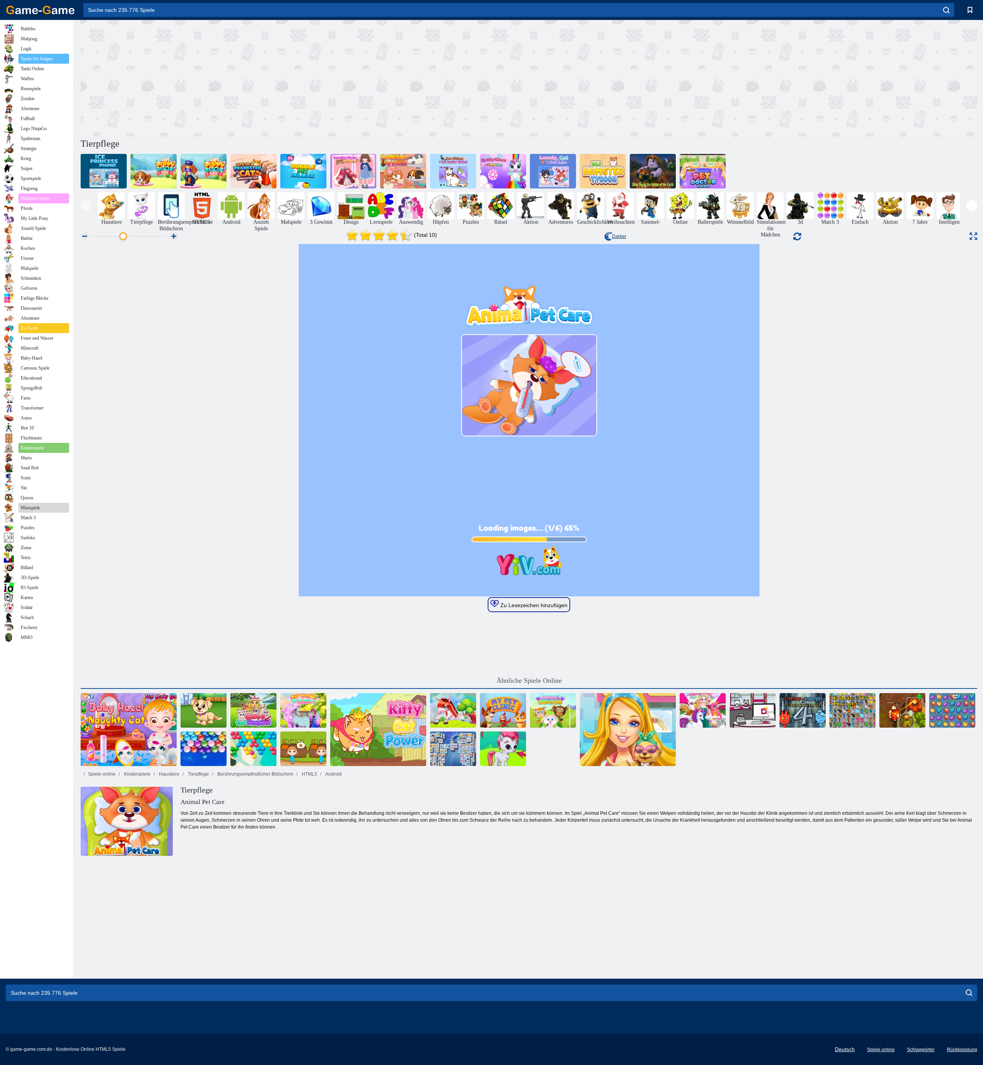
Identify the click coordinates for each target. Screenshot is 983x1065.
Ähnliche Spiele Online (529, 680)
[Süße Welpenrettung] (628, 729)
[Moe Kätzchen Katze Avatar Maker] (453, 171)
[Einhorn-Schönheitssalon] (453, 710)
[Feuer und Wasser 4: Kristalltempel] (802, 710)
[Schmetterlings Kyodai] (852, 710)
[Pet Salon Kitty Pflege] (753, 710)
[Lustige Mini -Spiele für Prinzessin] (403, 171)
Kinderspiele (137, 774)
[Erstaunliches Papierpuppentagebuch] (353, 171)
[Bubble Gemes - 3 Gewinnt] (503, 748)
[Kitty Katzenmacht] (378, 729)
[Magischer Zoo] (703, 710)
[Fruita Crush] (952, 710)
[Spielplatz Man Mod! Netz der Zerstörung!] (154, 171)
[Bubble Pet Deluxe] (303, 171)
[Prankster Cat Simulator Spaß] (253, 171)
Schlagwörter (921, 1049)
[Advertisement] (304, 78)
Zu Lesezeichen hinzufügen (533, 605)
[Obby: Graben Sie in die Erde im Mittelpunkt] (653, 171)
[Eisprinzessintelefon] (104, 171)
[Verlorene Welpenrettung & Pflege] (203, 171)
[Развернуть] (973, 236)
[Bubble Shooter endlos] (253, 748)
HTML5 (309, 774)
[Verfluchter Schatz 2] (902, 710)
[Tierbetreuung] (553, 710)
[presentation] (86, 205)
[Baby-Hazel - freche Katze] (129, 729)
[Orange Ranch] (303, 748)
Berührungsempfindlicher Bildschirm (254, 774)
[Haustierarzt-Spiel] (703, 171)
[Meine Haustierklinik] (503, 710)
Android (333, 774)
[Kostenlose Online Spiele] (40, 10)
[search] (946, 10)
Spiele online (102, 774)
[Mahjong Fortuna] (453, 748)
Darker (619, 236)
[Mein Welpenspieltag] (203, 710)
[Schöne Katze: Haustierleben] (553, 171)
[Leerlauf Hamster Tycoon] (603, 171)
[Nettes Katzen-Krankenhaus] (253, 710)
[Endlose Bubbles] (203, 748)
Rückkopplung (962, 1049)
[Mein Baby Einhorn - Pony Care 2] (503, 171)
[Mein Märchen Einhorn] (303, 710)
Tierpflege (198, 774)
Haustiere (168, 774)
